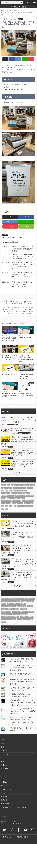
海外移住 (4, 765)
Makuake (23, 237)
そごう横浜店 (7, 237)
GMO (25, 503)
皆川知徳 (16, 498)
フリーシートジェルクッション (9, 500)
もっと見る (18, 472)
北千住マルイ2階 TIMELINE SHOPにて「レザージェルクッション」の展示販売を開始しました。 (22, 256)
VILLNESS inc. (11, 841)
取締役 (3, 622)
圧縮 (2, 506)
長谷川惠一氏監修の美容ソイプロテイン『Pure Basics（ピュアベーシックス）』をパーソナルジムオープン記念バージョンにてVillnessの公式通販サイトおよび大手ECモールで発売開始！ (17, 310)
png (18, 506)
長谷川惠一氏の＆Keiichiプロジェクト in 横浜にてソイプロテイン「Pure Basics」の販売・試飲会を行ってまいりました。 (22, 275)
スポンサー (30, 611)
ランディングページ (27, 500)
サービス (4, 793)
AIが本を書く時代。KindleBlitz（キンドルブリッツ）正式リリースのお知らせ (17, 420)
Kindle (19, 485)
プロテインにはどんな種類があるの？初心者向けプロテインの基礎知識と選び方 (22, 711)
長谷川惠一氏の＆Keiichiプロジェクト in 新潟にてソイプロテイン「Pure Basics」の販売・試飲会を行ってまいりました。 (22, 285)
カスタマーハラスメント (18, 611)
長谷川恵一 (19, 606)
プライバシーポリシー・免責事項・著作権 (14, 807)
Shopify (3, 488)
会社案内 (4, 782)
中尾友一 (7, 490)
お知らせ (5, 234)
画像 (2, 508)
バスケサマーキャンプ (7, 614)
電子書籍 (25, 485)
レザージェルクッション (7, 606)
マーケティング (6, 754)
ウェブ (21, 503)
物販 (8, 485)
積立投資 (4, 761)
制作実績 (4, 796)
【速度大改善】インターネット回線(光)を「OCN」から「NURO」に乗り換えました (22, 702)
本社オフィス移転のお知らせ (20, 674)
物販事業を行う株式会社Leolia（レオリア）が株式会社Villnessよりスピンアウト (23, 681)
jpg (21, 506)
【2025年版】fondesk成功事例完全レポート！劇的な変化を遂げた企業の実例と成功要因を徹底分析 (17, 441)
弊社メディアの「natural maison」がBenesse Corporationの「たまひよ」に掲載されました (18, 302)
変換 (6, 506)
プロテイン (18, 495)
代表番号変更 (30, 616)
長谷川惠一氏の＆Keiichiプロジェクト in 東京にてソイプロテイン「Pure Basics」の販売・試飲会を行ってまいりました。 (22, 265)
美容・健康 (4, 768)
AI (29, 485)
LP (20, 500)
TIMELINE (22, 604)
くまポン (25, 495)
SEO (2, 758)
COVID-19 (29, 619)
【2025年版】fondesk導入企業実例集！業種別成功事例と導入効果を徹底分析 (17, 453)
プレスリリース (6, 789)
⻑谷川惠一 (26, 493)
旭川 (24, 606)
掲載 (11, 616)
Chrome (31, 495)
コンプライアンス (21, 490)
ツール (13, 490)
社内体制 (3, 609)
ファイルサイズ (28, 506)
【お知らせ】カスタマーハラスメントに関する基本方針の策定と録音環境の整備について (22, 249)
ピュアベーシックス (16, 493)
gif (15, 506)
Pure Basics (16, 488)
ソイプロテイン (5, 493)
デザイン (9, 488)
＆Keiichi (9, 498)
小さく (30, 503)
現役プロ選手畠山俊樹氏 (21, 614)
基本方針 (10, 609)
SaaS (2, 490)
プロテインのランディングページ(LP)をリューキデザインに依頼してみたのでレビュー (22, 667)
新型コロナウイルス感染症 (8, 619)
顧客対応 (13, 485)
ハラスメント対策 (6, 611)
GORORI (16, 237)
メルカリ (23, 488)
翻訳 (6, 508)
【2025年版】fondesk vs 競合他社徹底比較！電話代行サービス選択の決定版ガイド (17, 465)
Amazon (3, 485)
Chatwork (29, 488)
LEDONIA (14, 503)
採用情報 (4, 800)
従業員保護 (23, 609)
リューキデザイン (6, 503)
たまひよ (16, 616)
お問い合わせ (28, 2)
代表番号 (22, 616)
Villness (3, 498)
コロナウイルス (21, 619)
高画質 (11, 506)
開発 (2, 743)
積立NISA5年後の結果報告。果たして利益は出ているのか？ (22, 430)
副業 (33, 485)
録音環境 (16, 609)
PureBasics (4, 495)
